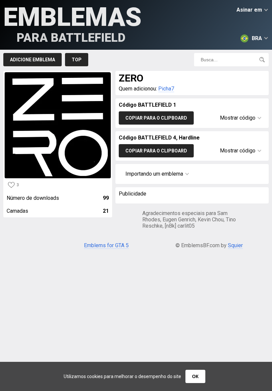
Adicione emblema (32, 59)
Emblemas (72, 23)
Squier (235, 245)
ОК (195, 376)
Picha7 (166, 88)
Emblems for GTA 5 (106, 245)
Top (77, 59)
